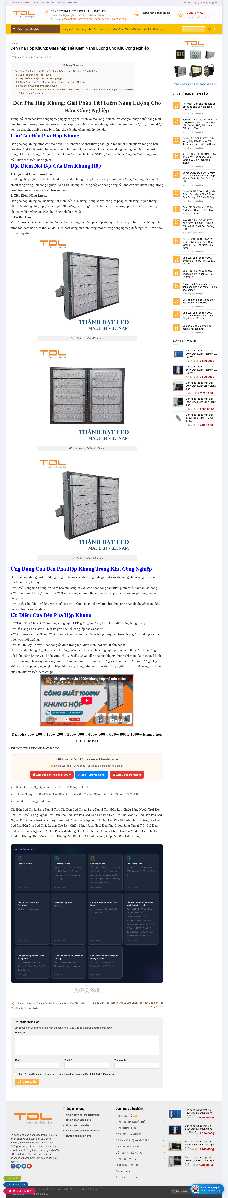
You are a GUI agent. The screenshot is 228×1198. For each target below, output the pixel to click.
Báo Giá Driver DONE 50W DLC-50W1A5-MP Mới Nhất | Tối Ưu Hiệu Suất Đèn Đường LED (198, 224)
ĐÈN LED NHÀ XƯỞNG (129, 1134)
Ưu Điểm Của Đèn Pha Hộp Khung (36, 85)
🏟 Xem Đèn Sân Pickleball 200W (52, 774)
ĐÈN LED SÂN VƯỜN (128, 1146)
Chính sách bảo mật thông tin (83, 1130)
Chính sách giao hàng (67, 3)
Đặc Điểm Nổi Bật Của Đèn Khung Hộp (39, 78)
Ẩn (81, 65)
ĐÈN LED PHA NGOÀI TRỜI (131, 1121)
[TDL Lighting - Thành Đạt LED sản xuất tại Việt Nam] (25, 15)
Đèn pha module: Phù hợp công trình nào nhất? (197, 327)
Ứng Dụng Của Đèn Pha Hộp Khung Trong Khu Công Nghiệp (50, 82)
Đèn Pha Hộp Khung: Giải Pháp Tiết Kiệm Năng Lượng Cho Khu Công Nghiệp (54, 71)
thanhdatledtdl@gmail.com (32, 801)
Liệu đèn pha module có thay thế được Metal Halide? (198, 301)
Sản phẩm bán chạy (127, 1177)
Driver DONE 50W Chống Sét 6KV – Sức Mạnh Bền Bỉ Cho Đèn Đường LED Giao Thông (198, 194)
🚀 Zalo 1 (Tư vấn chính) (92, 774)
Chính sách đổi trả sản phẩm (82, 1114)
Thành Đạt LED (40, 1193)
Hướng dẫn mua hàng (78, 1135)
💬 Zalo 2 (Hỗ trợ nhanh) (127, 774)
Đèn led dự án (123, 1171)
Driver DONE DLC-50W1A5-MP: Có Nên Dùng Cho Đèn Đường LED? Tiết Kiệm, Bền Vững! (198, 243)
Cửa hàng (81, 29)
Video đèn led (133, 29)
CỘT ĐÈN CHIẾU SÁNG (129, 1152)
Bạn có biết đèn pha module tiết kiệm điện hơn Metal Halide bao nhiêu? (199, 287)
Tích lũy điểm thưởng (20, 3)
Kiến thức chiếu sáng (111, 29)
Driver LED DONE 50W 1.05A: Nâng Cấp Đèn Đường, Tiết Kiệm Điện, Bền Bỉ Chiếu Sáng (198, 141)
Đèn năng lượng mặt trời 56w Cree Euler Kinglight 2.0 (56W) (198, 1128)
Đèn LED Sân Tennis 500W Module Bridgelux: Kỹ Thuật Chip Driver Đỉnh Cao (197, 315)
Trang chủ (67, 29)
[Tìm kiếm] (202, 29)
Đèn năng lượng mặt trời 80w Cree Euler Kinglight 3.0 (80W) (198, 1112)
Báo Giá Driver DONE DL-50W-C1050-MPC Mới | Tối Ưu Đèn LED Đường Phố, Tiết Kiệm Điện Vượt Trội (199, 124)
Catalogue (159, 29)
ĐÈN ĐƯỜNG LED (126, 1128)
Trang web (120, 1060)
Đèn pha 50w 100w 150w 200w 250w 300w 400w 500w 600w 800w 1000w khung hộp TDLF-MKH (76, 89)
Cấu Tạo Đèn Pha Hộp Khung (33, 74)
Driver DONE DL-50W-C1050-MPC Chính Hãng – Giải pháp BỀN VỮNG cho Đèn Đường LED (199, 177)
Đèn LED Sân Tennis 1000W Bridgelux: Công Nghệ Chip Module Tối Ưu (197, 210)
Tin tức (93, 29)
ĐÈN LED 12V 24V (126, 1158)
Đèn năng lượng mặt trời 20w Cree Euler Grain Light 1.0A (199, 1160)
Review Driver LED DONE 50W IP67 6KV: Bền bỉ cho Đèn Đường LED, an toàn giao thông (199, 158)
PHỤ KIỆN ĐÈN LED (127, 1165)
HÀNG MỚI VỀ (124, 1115)
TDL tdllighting (43, 57)
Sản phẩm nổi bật (31, 93)
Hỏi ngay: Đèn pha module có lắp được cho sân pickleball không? (199, 106)
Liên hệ (147, 29)
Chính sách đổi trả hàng (43, 3)
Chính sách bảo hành (78, 1125)
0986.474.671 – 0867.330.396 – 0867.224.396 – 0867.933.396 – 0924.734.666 (88, 794)
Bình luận (20, 1032)
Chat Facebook (16, 1184)
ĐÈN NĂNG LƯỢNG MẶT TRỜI (133, 1140)
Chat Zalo (12, 1178)
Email (68, 1060)
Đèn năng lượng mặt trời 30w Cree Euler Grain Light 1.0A (199, 1144)
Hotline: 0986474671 (19, 1190)
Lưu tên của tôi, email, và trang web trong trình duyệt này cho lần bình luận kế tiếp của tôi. (67, 1074)
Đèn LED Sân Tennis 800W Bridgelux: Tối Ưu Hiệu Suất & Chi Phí (198, 260)
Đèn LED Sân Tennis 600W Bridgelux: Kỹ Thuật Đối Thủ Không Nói (197, 273)
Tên (17, 1060)
